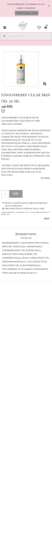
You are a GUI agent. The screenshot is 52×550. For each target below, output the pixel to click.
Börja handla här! (27, 13)
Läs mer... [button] (46, 177)
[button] (39, 27)
